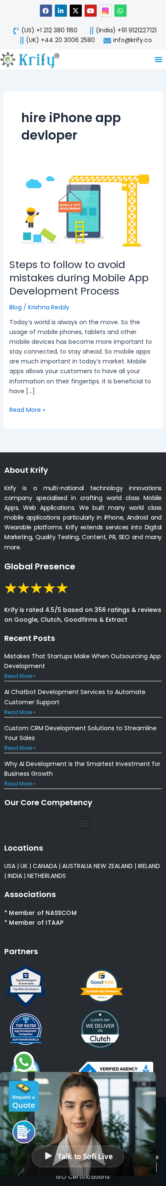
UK (24, 866)
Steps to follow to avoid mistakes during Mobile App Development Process (79, 277)
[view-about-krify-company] (33, 59)
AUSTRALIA (76, 866)
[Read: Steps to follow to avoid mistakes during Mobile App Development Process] (83, 210)
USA (9, 866)
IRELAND (149, 866)
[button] (83, 823)
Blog (15, 307)
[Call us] (23, 1131)
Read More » (27, 409)
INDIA (15, 876)
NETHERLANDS (46, 876)
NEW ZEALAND (113, 866)
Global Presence (39, 566)
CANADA (45, 866)
